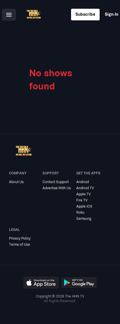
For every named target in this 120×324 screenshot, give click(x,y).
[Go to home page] (33, 14)
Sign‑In (111, 14)
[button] (9, 15)
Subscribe (85, 14)
